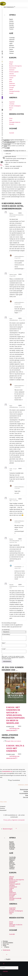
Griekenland (12, 75)
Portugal (11, 87)
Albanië (11, 62)
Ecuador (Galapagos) (15, 106)
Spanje (11, 89)
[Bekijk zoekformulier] (4, 157)
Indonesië (11, 39)
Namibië (11, 25)
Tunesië (11, 29)
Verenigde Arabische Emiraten (15, 925)
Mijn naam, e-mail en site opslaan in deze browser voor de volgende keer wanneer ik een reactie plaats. (13, 657)
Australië (11, 133)
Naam (4, 643)
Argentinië (12, 102)
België (10, 64)
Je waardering (6, 629)
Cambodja (12, 37)
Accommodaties (9, 142)
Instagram (2, 806)
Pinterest (2, 808)
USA (10, 109)
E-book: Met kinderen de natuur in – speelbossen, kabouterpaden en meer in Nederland (15, 715)
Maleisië (11, 45)
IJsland (11, 77)
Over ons (7, 144)
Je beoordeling (6, 634)
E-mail (4, 649)
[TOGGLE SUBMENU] (16, 828)
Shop (5, 146)
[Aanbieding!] (15, 703)
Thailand (11, 51)
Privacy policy (7, 820)
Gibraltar (11, 73)
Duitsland (11, 69)
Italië (10, 79)
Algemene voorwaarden (18, 820)
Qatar (10, 120)
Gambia (11, 21)
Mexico (11, 108)
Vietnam (11, 53)
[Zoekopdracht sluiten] (3, 963)
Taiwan (11, 49)
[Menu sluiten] (0, 825)
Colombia (11, 104)
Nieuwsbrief (3, 810)
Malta (10, 81)
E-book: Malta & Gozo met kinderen (15, 748)
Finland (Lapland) (13, 71)
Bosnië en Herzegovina (15, 66)
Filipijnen (11, 41)
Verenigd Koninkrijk (14, 91)
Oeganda (11, 27)
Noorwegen (12, 85)
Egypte (11, 19)
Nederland (12, 83)
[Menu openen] (1, 168)
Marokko (11, 23)
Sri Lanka (11, 47)
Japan (10, 43)
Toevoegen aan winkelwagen (12, 729)
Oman (10, 118)
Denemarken (12, 68)
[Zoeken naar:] (9, 967)
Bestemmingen (24, 789)
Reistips (6, 140)
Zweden (11, 93)
